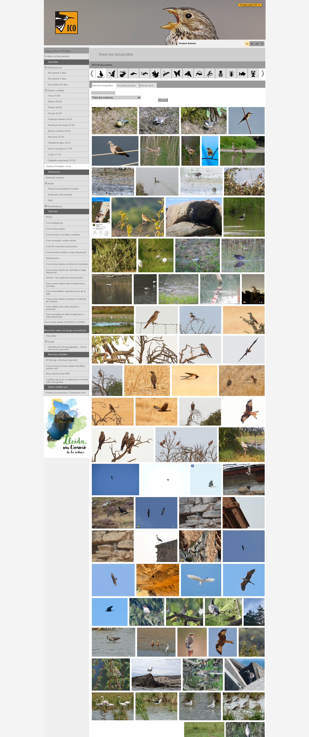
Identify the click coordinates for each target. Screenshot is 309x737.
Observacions (54, 67)
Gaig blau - (230, 308)
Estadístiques (54, 206)
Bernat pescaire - (102, 241)
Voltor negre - (231, 532)
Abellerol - (235, 109)
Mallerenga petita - (192, 109)
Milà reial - (229, 400)
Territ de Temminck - (171, 276)
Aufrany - (142, 499)
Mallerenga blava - (103, 109)
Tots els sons (146, 85)
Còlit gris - (130, 367)
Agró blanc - (188, 566)
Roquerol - (230, 466)
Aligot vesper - (101, 566)
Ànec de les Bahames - (154, 138)
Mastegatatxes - (176, 600)
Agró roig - (230, 566)
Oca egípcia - (228, 138)
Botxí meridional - (190, 308)
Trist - (206, 138)
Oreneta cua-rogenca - (150, 566)
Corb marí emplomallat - (180, 200)
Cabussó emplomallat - (149, 170)
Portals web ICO (248, 5)
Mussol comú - (228, 367)
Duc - (246, 276)
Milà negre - (99, 429)
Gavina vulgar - (101, 308)
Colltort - (210, 600)
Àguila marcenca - (103, 367)
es (252, 44)
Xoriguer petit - (165, 429)
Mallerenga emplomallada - (154, 109)
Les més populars (126, 85)
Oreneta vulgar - (182, 367)
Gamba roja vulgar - (195, 661)
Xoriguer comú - (232, 499)
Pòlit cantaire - (233, 661)
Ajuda (50, 183)
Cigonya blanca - (97, 201)
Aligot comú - (100, 400)
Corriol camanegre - (104, 170)
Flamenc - (98, 276)
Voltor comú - (187, 400)
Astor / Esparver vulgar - (204, 466)
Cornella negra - (102, 499)
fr (262, 44)
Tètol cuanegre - (233, 695)
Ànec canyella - (146, 630)
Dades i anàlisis (55, 90)
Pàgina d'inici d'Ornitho (58, 51)
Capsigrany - (144, 308)
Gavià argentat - (142, 661)
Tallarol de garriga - (188, 140)
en (257, 44)
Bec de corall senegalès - (239, 170)
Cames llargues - (234, 200)
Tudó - (96, 138)
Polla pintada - (209, 276)
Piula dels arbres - (123, 200)
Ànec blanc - (142, 276)
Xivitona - (181, 241)
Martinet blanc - (147, 241)
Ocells (50, 341)
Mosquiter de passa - (104, 661)
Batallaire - (99, 630)
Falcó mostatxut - (102, 338)
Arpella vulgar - (232, 338)
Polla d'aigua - (189, 170)
